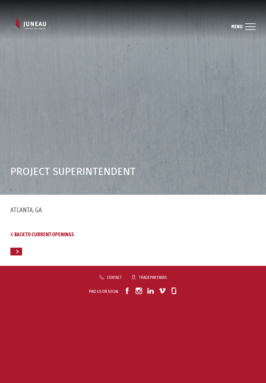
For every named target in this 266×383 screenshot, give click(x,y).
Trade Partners (153, 277)
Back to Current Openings (44, 234)
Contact (114, 277)
